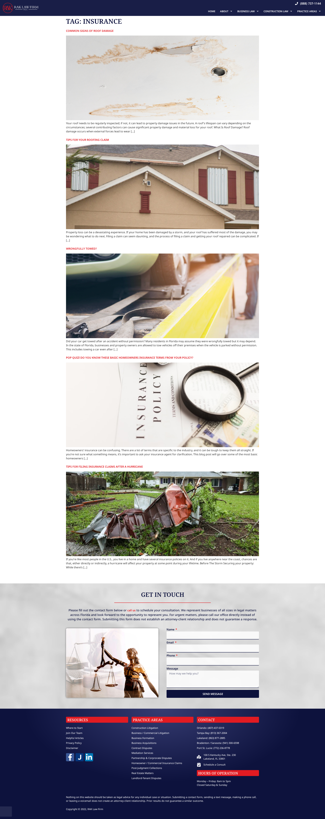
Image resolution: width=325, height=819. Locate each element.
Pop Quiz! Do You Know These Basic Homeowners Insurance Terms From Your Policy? (129, 357)
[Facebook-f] (70, 757)
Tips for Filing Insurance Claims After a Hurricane (104, 466)
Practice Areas (307, 11)
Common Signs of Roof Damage (90, 31)
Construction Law (276, 11)
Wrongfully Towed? (81, 248)
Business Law (246, 11)
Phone (171, 655)
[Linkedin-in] (89, 757)
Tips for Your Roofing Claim (87, 140)
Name (171, 629)
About (224, 11)
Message (172, 668)
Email (171, 642)
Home (211, 11)
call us (131, 610)
